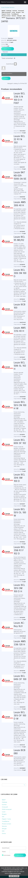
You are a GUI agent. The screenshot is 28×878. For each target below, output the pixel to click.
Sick (3, 816)
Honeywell (5, 807)
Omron (4, 833)
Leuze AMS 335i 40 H (20, 329)
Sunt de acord (14, 876)
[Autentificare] (15, 63)
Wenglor (4, 828)
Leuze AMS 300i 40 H (20, 204)
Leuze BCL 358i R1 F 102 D (19, 550)
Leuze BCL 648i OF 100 (20, 677)
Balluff (3, 799)
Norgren (4, 814)
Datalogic (4, 802)
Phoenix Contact (6, 824)
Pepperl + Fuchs (6, 819)
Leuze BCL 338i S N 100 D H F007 (19, 98)
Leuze (3, 812)
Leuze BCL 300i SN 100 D (20, 273)
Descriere (5, 52)
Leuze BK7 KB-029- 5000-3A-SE (20, 176)
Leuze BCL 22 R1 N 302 (19, 139)
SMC (3, 831)
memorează (7, 855)
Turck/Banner (5, 821)
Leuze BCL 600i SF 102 (20, 441)
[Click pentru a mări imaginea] (13, 31)
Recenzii (5, 54)
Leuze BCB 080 (19, 752)
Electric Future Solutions (9, 2)
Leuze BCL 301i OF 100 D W (20, 715)
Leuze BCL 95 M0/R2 (19, 238)
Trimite (6, 78)
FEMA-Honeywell (6, 809)
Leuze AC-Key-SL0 (19, 624)
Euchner (4, 804)
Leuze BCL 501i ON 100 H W (20, 405)
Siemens (4, 826)
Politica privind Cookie (15, 873)
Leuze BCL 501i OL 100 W (20, 512)
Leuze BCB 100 (19, 306)
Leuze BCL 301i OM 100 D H (19, 588)
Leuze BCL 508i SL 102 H (20, 366)
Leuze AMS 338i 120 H (20, 643)
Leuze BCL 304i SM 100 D (19, 478)
